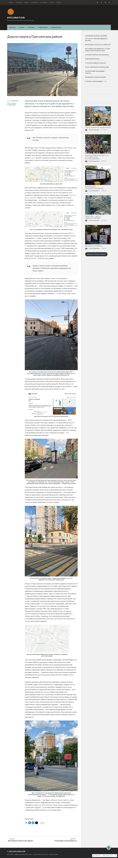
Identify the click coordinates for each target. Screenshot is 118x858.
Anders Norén (53, 854)
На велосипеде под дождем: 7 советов (95, 72)
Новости (12, 27)
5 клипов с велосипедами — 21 (95, 81)
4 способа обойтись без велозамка (97, 55)
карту (33, 158)
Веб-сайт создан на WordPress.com (19, 854)
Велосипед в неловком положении (94, 187)
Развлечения (43, 27)
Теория (21, 27)
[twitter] (97, 2)
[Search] (109, 2)
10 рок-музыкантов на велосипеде (97, 67)
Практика (31, 27)
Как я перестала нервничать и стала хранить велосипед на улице (97, 49)
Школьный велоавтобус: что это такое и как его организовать (97, 157)
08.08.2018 (14, 101)
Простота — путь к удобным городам (93, 217)
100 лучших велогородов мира (98, 127)
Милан (52, 2)
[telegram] (105, 2)
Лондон (58, 2)
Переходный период (92, 59)
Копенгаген (34, 2)
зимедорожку (56, 27)
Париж (26, 2)
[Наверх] (109, 848)
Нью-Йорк (19, 2)
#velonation (16, 17)
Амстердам (43, 2)
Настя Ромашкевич (11, 104)
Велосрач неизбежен (94, 246)
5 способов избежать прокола (95, 63)
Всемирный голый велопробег (95, 77)
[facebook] (101, 2)
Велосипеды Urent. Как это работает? (98, 45)
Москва (10, 2)
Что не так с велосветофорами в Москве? (96, 39)
